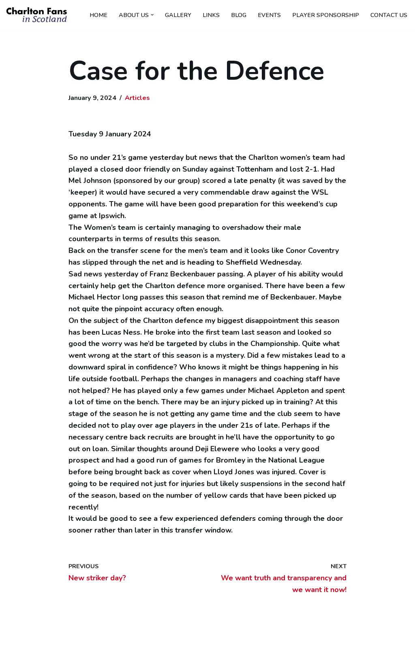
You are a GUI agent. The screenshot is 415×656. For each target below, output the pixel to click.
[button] (152, 14)
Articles (137, 97)
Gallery (178, 15)
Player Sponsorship (325, 15)
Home (98, 15)
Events (269, 15)
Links (211, 15)
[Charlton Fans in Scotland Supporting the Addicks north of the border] (36, 15)
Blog (238, 15)
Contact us (388, 15)
